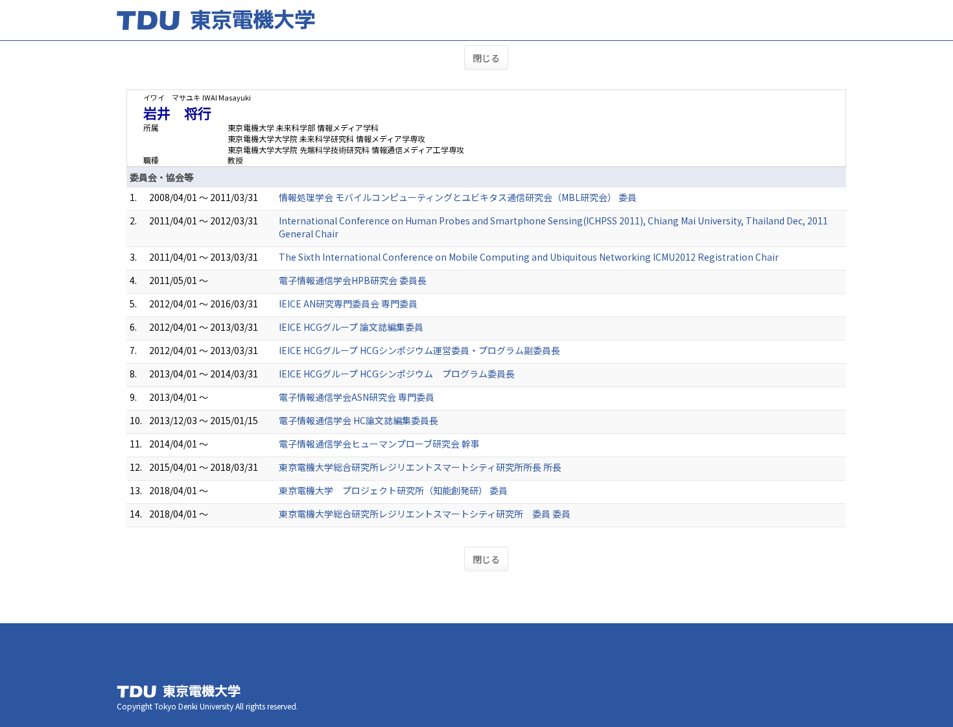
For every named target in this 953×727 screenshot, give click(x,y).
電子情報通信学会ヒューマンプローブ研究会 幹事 (379, 443)
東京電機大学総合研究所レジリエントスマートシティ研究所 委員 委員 (425, 513)
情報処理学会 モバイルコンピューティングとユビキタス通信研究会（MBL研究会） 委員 (458, 197)
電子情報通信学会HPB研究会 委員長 (353, 280)
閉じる (486, 57)
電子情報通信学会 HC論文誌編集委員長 (358, 420)
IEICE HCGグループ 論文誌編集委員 (351, 326)
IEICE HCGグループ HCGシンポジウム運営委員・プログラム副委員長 (419, 350)
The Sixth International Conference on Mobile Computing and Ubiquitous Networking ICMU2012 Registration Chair (529, 256)
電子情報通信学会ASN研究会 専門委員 (356, 396)
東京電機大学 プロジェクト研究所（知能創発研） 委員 (393, 490)
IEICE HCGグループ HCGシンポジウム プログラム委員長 (397, 373)
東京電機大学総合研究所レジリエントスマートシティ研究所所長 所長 (420, 466)
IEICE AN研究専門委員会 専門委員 (348, 303)
